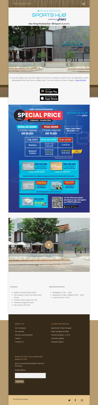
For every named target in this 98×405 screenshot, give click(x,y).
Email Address (20, 370)
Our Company (20, 328)
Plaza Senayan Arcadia (60, 331)
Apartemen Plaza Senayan (61, 328)
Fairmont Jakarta (57, 338)
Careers (18, 338)
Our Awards (19, 331)
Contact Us (19, 342)
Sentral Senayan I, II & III (60, 335)
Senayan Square (57, 342)
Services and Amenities (24, 335)
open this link (81, 80)
